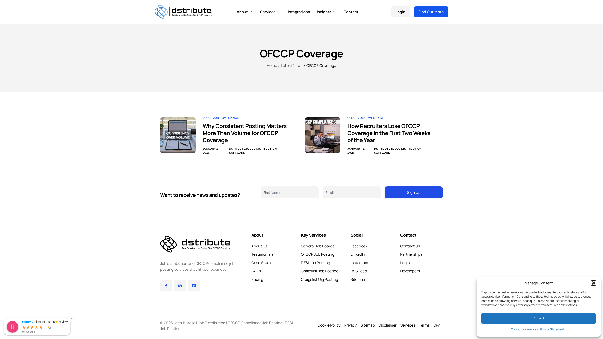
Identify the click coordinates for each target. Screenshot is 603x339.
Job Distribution (211, 322)
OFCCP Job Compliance (221, 118)
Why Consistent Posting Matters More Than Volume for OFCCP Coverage (245, 133)
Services (268, 12)
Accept (538, 318)
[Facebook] (166, 285)
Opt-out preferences (524, 329)
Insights (324, 12)
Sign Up (413, 192)
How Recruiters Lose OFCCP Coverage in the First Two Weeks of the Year (388, 133)
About (242, 12)
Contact (350, 12)
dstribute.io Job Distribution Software (253, 151)
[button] (593, 283)
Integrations (299, 12)
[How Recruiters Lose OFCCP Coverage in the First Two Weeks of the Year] (322, 134)
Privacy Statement (552, 329)
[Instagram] (180, 285)
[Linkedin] (194, 285)
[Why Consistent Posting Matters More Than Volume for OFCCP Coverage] (178, 134)
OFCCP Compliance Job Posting (255, 322)
